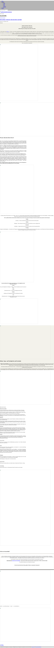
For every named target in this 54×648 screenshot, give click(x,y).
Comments (1, 644)
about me (3, 1)
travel (4, 5)
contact (3, 8)
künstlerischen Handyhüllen (16, 560)
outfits (4, 3)
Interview (4, 6)
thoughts (3, 7)
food (4, 4)
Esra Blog (2, 645)
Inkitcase (8, 31)
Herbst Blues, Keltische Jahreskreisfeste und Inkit (11, 19)
